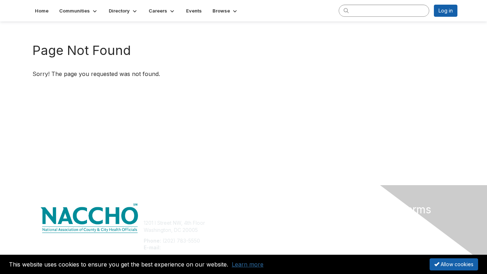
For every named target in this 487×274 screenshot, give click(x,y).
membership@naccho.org (192, 247)
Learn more (247, 264)
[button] (78, 10)
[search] (346, 10)
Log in (446, 10)
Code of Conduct (369, 230)
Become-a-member (269, 223)
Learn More (259, 237)
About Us (360, 223)
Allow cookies (456, 264)
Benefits (256, 230)
